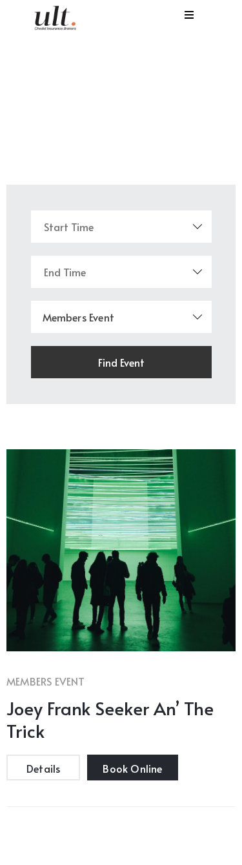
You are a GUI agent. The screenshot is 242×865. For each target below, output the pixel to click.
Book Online (132, 768)
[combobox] (121, 317)
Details (43, 768)
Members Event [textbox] (79, 317)
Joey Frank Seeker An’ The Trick (110, 719)
